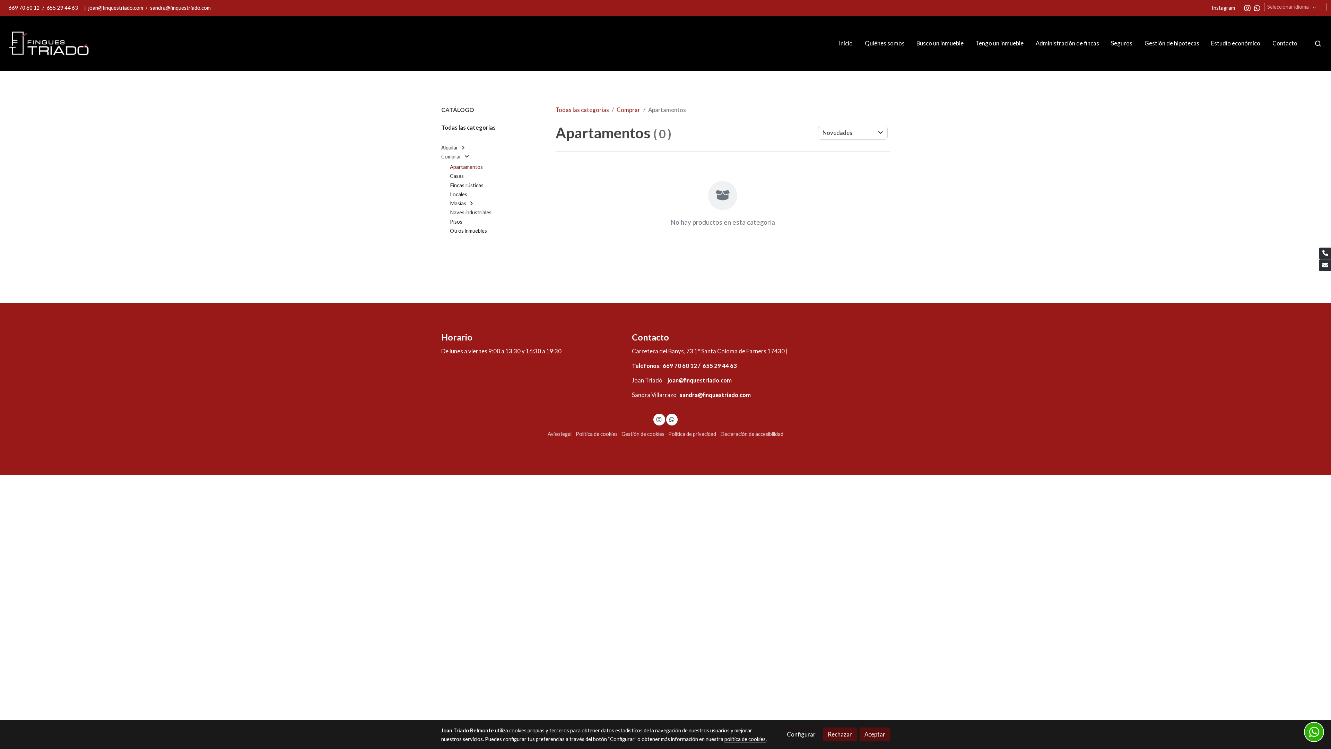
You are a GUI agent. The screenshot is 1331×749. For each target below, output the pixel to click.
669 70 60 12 (25, 8)
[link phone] (1325, 253)
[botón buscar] (1318, 43)
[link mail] (1325, 265)
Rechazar (840, 734)
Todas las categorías (582, 109)
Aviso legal (560, 434)
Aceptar (874, 734)
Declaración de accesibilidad (751, 434)
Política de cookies (597, 434)
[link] (48, 43)
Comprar (628, 109)
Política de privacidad (692, 434)
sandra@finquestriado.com (180, 8)
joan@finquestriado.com (115, 8)
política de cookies (745, 739)
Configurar (801, 734)
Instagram (1224, 8)
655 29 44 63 (62, 8)
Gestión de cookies (642, 434)
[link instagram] (1247, 7)
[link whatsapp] (1257, 7)
